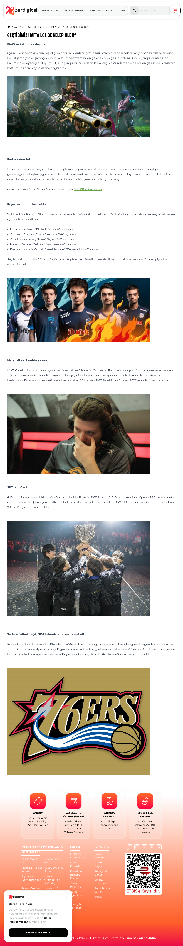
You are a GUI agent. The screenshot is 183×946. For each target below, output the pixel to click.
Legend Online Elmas (53, 860)
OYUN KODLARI (50, 10)
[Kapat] (66, 896)
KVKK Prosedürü (76, 864)
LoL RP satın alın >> (88, 189)
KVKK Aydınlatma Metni (77, 895)
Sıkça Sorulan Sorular (102, 890)
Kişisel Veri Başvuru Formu (76, 875)
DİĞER (121, 10)
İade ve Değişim (99, 864)
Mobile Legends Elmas (53, 869)
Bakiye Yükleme (99, 855)
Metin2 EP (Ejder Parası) (31, 869)
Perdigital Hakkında (76, 906)
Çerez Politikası (75, 885)
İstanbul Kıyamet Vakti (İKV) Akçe (52, 880)
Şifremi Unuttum (100, 881)
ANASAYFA (18, 27)
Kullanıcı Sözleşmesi (77, 855)
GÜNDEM (33, 27)
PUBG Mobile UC (29, 860)
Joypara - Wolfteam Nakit (31, 878)
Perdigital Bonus (100, 873)
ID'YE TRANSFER (73, 10)
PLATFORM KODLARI (100, 10)
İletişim (99, 897)
